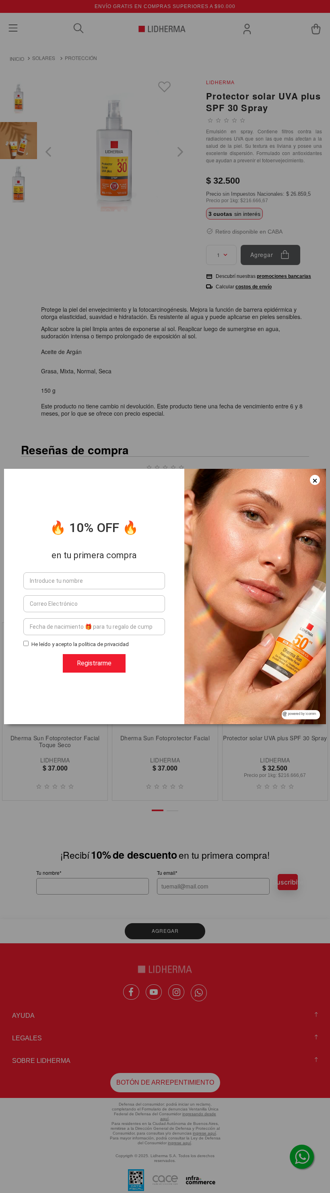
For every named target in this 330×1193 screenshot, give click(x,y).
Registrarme (94, 663)
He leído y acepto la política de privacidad (80, 644)
